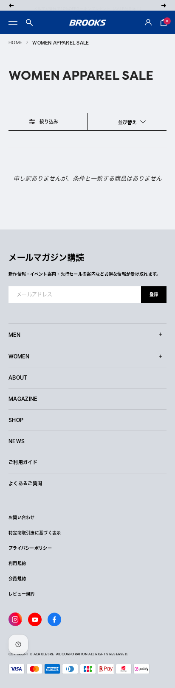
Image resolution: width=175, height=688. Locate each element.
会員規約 (17, 578)
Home (15, 42)
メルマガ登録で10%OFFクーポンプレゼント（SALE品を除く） (89, 5)
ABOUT (18, 377)
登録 (154, 294)
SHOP (15, 419)
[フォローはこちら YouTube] (35, 619)
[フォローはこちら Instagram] (15, 619)
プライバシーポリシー (30, 548)
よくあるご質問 (25, 483)
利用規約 (17, 563)
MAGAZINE (23, 398)
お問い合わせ (21, 517)
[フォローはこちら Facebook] (54, 619)
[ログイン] (148, 22)
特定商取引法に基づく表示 (34, 533)
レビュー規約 (21, 594)
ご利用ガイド (22, 462)
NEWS (16, 441)
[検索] (29, 22)
